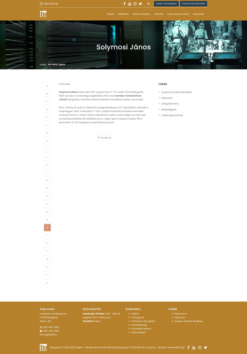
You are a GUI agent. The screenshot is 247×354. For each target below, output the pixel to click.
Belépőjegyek (169, 109)
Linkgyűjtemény (170, 103)
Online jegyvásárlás (166, 3)
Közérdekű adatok (141, 328)
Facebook (106, 137)
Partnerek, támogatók (143, 321)
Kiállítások (123, 13)
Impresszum (180, 313)
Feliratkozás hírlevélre (193, 3)
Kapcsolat (198, 13)
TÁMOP (135, 313)
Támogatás (137, 317)
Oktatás (158, 13)
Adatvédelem (138, 332)
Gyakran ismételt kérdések (176, 92)
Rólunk (110, 13)
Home (43, 64)
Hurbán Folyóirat (141, 13)
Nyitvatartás (51, 3)
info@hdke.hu (50, 334)
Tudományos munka (178, 13)
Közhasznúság (139, 324)
